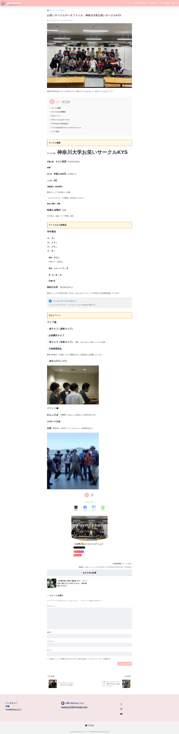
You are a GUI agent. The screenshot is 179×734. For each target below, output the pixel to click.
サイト (49, 650)
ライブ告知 (55, 131)
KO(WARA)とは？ (140, 3)
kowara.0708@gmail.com (74, 707)
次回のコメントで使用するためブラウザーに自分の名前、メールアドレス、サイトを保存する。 (81, 659)
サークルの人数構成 (58, 112)
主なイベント (56, 116)
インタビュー (153, 3)
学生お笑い (120, 567)
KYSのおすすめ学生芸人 (60, 123)
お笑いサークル (90, 567)
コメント (51, 606)
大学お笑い (102, 567)
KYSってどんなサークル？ (60, 120)
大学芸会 (111, 567)
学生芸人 (129, 567)
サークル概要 (56, 108)
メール (50, 641)
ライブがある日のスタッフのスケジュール (66, 127)
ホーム (129, 3)
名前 (49, 632)
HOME (90, 725)
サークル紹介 (165, 3)
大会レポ (175, 3)
